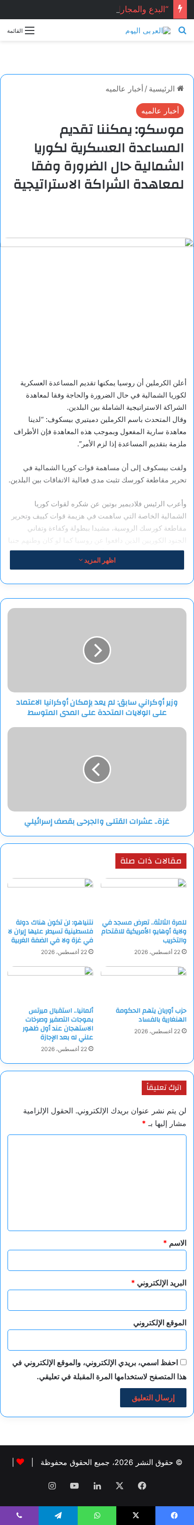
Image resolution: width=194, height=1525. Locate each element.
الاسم (174, 1242)
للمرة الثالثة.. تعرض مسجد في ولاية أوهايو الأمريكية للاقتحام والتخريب (143, 932)
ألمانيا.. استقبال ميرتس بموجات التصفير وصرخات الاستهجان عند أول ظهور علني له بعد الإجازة (58, 1024)
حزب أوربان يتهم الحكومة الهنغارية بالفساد (151, 1015)
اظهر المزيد (99, 560)
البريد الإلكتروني (158, 1282)
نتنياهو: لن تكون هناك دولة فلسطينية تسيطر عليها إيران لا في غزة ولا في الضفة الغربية (50, 932)
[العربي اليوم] (147, 30)
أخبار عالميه (124, 88)
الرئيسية (163, 88)
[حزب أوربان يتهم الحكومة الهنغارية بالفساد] (143, 984)
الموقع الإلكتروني (159, 1322)
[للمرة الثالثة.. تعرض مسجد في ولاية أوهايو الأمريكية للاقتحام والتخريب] (143, 896)
